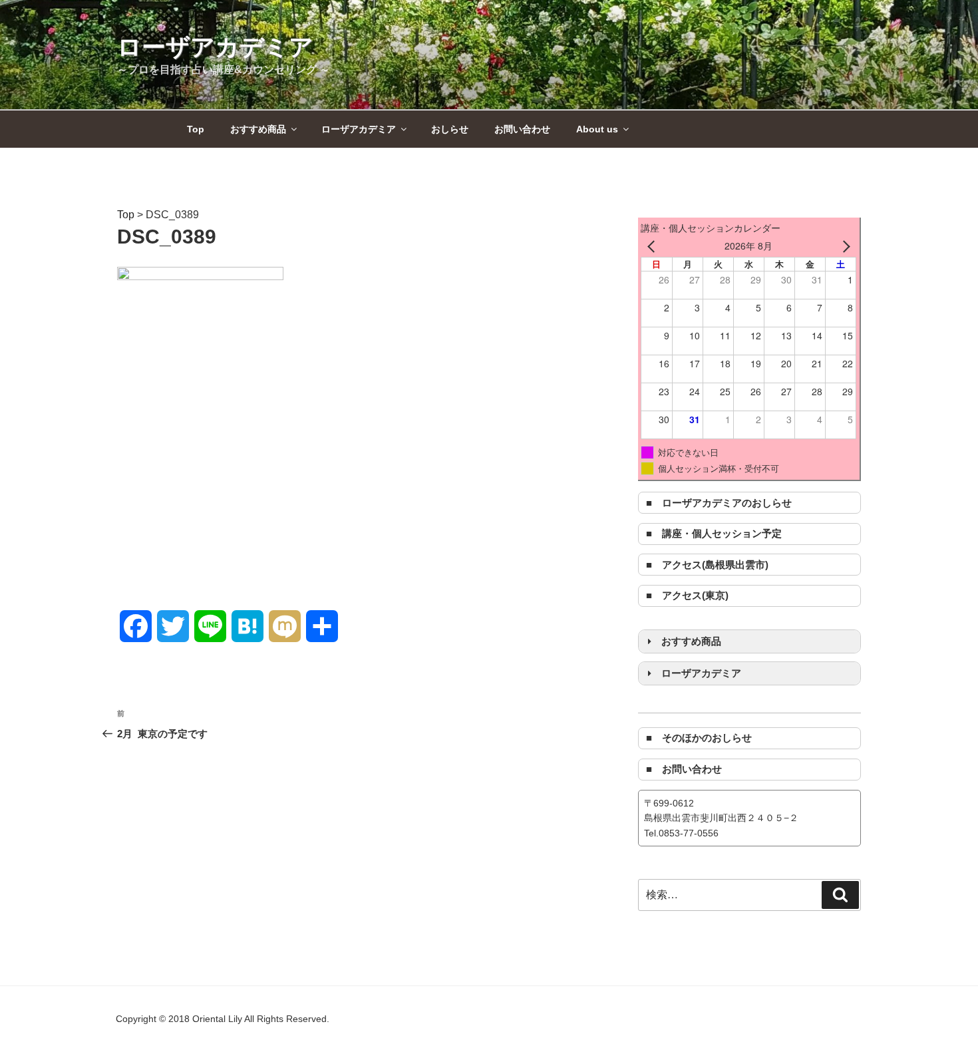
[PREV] (653, 246)
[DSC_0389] (200, 276)
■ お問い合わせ (684, 769)
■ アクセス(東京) (687, 595)
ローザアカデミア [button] (701, 673)
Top (195, 129)
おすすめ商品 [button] (691, 641)
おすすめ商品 (258, 129)
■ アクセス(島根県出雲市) (707, 564)
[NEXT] (843, 246)
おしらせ (449, 129)
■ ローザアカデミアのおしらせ (719, 502)
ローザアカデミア (215, 47)
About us (597, 129)
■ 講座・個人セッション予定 (714, 533)
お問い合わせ (522, 129)
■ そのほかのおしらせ (699, 737)
